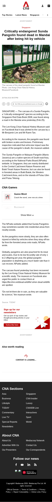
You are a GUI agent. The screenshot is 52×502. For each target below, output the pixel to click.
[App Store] (20, 472)
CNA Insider (31, 398)
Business (6, 398)
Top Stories (7, 15)
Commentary (8, 412)
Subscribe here (12, 325)
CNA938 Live (32, 408)
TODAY (5, 408)
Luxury (29, 403)
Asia (4, 394)
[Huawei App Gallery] (29, 472)
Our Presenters (9, 450)
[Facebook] (16, 465)
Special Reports (9, 422)
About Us (6, 440)
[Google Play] (16, 472)
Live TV (5, 417)
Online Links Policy (38, 492)
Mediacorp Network (35, 440)
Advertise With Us (10, 445)
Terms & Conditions (29, 490)
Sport (28, 417)
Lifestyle (6, 403)
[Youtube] (22, 465)
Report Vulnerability (21, 492)
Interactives (31, 412)
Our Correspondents (35, 450)
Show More (26, 215)
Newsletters (7, 426)
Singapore (34, 15)
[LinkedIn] (28, 465)
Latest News (21, 15)
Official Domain (13, 490)
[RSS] (35, 465)
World (29, 422)
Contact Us (31, 445)
